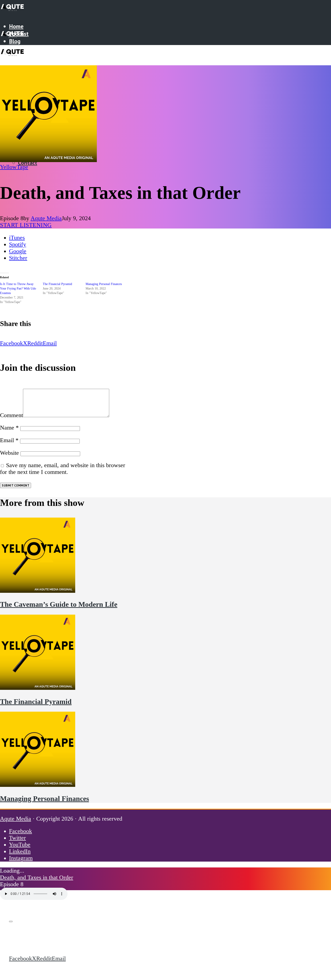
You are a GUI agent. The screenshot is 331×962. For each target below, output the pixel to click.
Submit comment (15, 485)
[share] (11, 921)
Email (9, 440)
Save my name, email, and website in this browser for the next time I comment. (62, 468)
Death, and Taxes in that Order (36, 877)
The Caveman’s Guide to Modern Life (58, 604)
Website (9, 453)
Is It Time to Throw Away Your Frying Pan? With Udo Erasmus (18, 288)
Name (9, 427)
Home (16, 26)
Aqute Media (46, 218)
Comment (11, 415)
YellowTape (14, 167)
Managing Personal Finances (104, 284)
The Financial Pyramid (57, 284)
